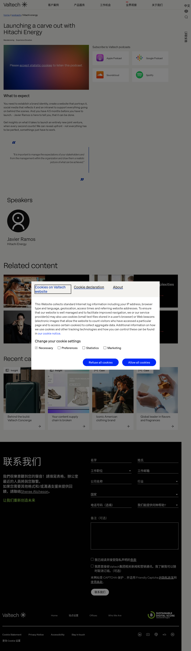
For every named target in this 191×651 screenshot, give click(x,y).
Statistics (92, 348)
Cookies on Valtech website (50, 289)
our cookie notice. (49, 333)
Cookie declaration (89, 287)
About (118, 287)
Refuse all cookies (101, 362)
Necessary (46, 348)
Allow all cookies (139, 362)
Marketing (114, 348)
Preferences (70, 348)
